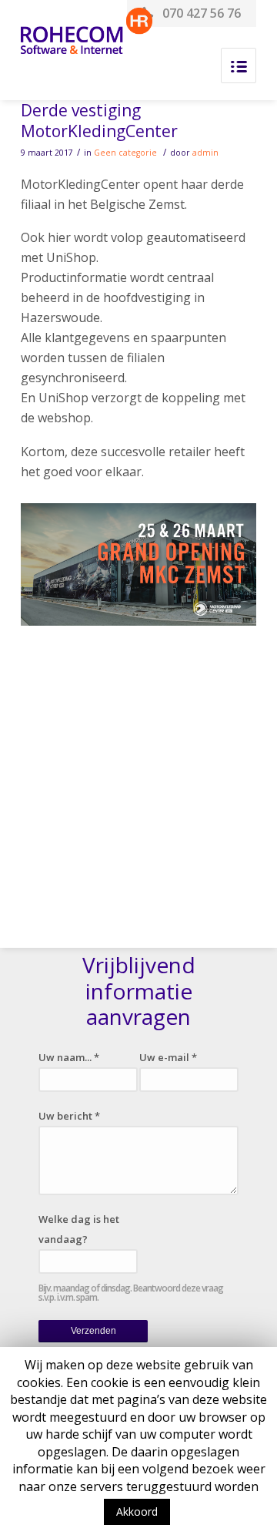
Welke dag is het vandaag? (78, 1229)
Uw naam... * (68, 1057)
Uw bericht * (69, 1116)
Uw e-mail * (168, 1057)
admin (205, 152)
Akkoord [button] (137, 1511)
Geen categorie (125, 152)
